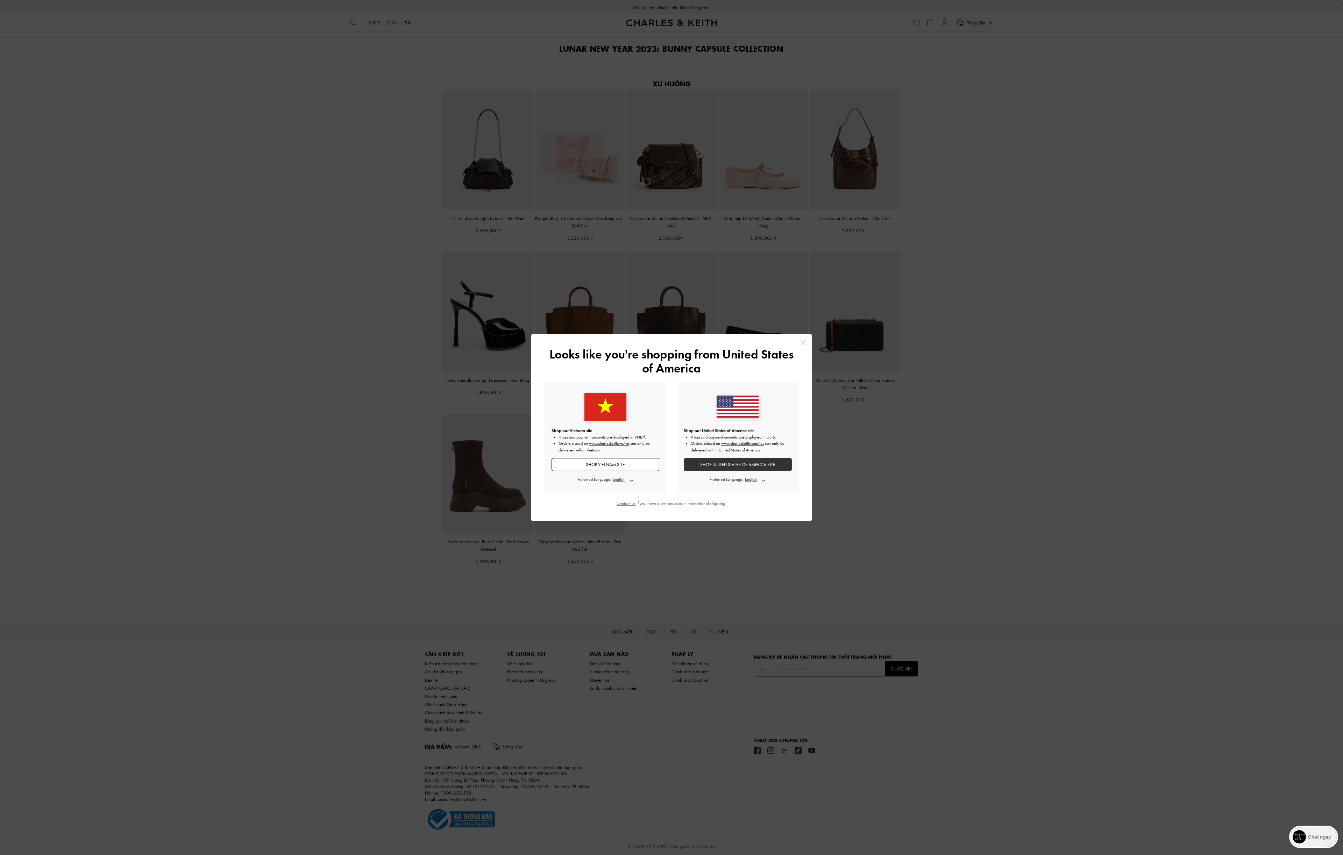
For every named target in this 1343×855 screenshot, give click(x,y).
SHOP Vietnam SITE (605, 464)
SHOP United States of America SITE (737, 464)
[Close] (803, 343)
